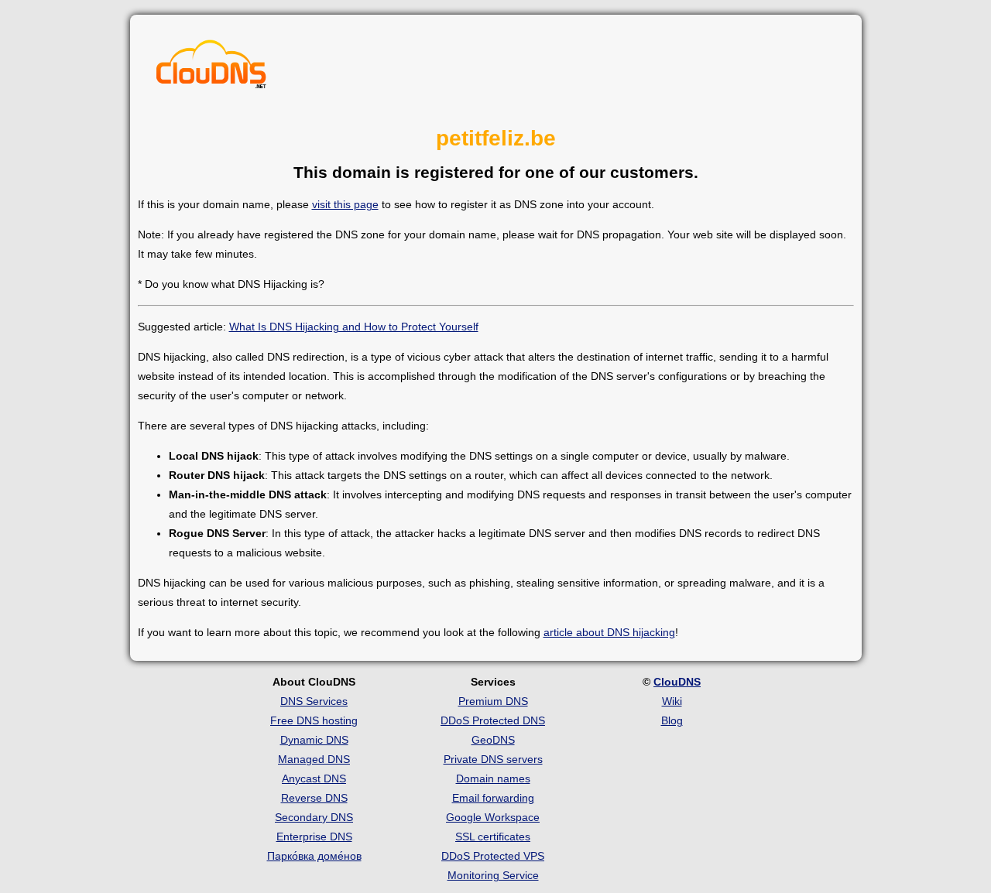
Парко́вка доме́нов (314, 856)
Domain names (493, 778)
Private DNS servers (493, 759)
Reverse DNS (314, 798)
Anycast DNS (314, 778)
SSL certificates (492, 836)
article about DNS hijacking (609, 632)
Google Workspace (493, 817)
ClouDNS (677, 682)
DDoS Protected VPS (492, 856)
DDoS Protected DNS (493, 720)
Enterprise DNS (314, 836)
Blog (672, 720)
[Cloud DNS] (211, 68)
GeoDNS (493, 740)
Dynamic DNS (314, 740)
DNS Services (314, 701)
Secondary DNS (314, 817)
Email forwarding (493, 798)
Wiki (672, 701)
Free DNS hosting (314, 720)
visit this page (345, 204)
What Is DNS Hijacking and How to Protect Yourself (353, 326)
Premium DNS (493, 701)
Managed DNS (314, 759)
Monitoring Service (493, 875)
